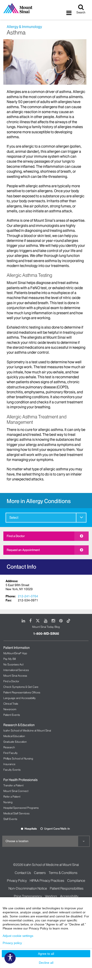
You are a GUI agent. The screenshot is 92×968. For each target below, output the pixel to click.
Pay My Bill (9, 658)
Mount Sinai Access (15, 675)
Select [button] (13, 518)
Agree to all (46, 953)
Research (9, 747)
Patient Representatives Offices (21, 692)
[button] (81, 517)
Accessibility (69, 896)
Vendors (51, 896)
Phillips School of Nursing (18, 758)
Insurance (9, 764)
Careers (40, 873)
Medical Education (14, 736)
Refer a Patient (11, 796)
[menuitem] (46, 518)
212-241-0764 (28, 596)
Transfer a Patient (13, 785)
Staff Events (10, 819)
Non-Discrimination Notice (27, 888)
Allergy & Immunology (24, 26)
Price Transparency (28, 896)
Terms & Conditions (63, 873)
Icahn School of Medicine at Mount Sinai (27, 730)
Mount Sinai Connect (15, 791)
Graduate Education (15, 741)
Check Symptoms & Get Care (20, 686)
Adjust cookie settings (18, 936)
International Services (16, 670)
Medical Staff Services (16, 813)
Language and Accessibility (19, 698)
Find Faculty (10, 753)
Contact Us (23, 873)
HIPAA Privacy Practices (47, 880)
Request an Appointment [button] (23, 550)
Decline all (46, 962)
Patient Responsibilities (67, 888)
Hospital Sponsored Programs (21, 807)
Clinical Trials (10, 703)
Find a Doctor (16, 536)
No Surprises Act (13, 664)
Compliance (76, 880)
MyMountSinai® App (15, 653)
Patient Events (11, 714)
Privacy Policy (17, 880)
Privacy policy (12, 943)
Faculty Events (12, 769)
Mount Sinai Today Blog (46, 626)
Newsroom (9, 709)
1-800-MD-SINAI (46, 634)
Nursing (8, 802)
